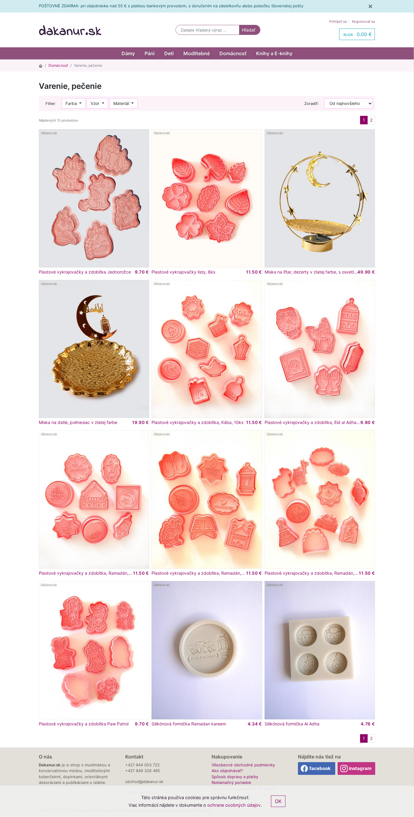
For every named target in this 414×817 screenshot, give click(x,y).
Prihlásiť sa (338, 21)
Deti (169, 53)
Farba (71, 103)
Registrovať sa (363, 21)
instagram (360, 768)
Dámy (128, 53)
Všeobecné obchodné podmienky (243, 764)
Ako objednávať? (227, 770)
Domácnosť (232, 53)
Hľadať (248, 29)
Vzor (96, 103)
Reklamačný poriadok (231, 782)
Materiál (121, 103)
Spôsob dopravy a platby (235, 776)
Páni (150, 53)
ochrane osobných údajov (234, 805)
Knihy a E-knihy (274, 53)
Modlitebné (196, 53)
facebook (320, 768)
